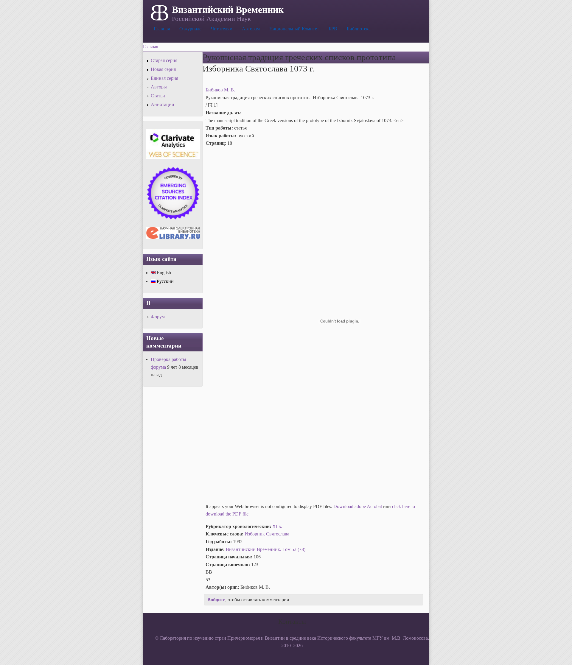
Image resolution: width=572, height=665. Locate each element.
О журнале (190, 28)
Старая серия (164, 60)
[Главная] (159, 12)
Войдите (216, 599)
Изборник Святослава (267, 533)
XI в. (277, 526)
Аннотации (162, 104)
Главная (162, 28)
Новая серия (163, 69)
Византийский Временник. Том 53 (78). (266, 549)
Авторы (159, 86)
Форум (158, 316)
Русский (165, 281)
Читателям (221, 28)
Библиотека (359, 28)
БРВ (333, 28)
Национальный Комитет (294, 28)
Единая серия (164, 78)
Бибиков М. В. (220, 89)
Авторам (251, 28)
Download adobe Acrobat (358, 506)
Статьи (158, 95)
